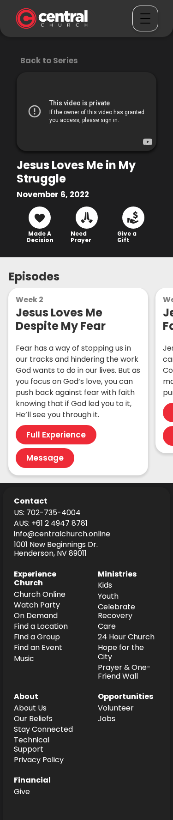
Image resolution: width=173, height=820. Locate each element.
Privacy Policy (39, 760)
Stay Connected (43, 730)
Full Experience (56, 434)
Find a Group (37, 637)
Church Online (40, 595)
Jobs (106, 719)
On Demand (36, 616)
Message (45, 457)
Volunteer (116, 708)
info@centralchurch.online (62, 534)
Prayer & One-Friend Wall (124, 672)
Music (24, 659)
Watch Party (37, 605)
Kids (105, 585)
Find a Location (41, 627)
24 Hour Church (126, 637)
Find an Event (38, 648)
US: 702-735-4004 (47, 513)
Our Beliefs (33, 719)
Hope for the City (121, 652)
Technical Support (31, 744)
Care (107, 627)
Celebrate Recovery (116, 611)
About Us (30, 708)
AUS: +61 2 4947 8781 (51, 523)
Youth (108, 596)
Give (22, 792)
